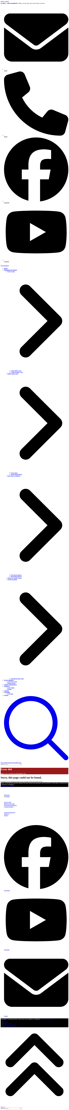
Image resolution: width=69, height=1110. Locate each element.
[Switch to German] (10, 693)
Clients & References (9, 812)
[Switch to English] (6, 795)
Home (2, 773)
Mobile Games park (9, 803)
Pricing (6, 815)
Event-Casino (7, 802)
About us (6, 814)
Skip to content (5, 1)
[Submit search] (21, 764)
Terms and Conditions (10, 1025)
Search (2, 764)
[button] (11, 762)
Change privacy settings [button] (10, 1026)
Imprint (6, 1022)
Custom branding (8, 807)
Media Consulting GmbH (47, 1019)
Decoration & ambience (10, 805)
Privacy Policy (8, 1023)
